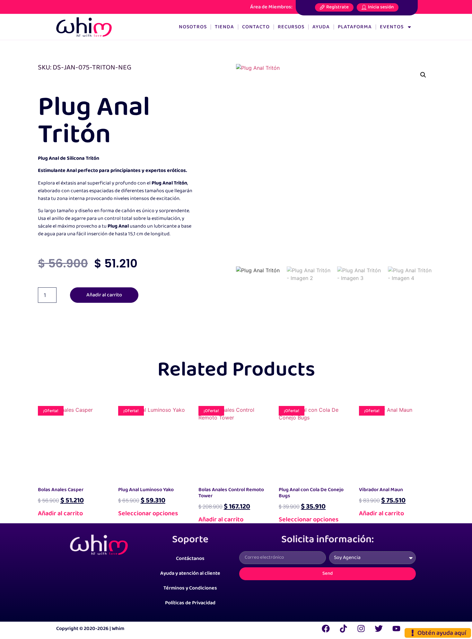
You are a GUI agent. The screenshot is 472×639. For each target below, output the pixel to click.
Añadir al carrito (104, 295)
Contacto (256, 27)
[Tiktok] (343, 629)
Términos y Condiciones (190, 588)
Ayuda (321, 27)
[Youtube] (396, 629)
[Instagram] (361, 629)
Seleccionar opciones (148, 513)
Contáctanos (190, 558)
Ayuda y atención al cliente (190, 573)
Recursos (291, 27)
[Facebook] (326, 629)
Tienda (224, 27)
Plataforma (355, 27)
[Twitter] (379, 629)
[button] (423, 75)
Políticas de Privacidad (190, 603)
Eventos (392, 27)
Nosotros (193, 27)
